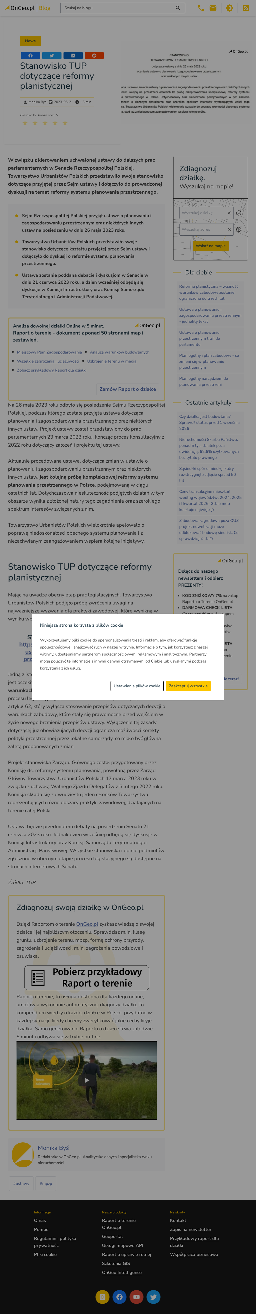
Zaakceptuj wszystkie (188, 686)
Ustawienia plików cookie (137, 686)
